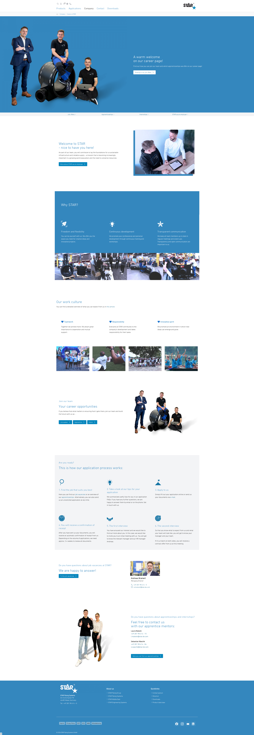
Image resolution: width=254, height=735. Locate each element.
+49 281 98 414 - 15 (139, 634)
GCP (78, 723)
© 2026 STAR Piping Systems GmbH (66, 732)
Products (60, 8)
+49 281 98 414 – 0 (70, 703)
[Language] (67, 3)
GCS (83, 723)
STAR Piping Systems (115, 696)
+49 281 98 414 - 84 (139, 644)
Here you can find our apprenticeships (146, 656)
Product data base (159, 702)
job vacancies (80, 494)
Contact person (158, 693)
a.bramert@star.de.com (142, 587)
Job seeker (64, 422)
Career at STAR (71, 14)
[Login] (61, 3)
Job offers (71, 114)
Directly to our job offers (143, 72)
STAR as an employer (179, 114)
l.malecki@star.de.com (140, 636)
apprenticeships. (68, 497)
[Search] (57, 3)
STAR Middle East (114, 699)
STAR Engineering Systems (117, 702)
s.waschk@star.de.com (140, 647)
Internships (143, 114)
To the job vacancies (67, 576)
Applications (75, 8)
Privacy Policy (71, 723)
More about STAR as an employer (71, 164)
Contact (100, 8)
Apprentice (78, 422)
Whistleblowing (96, 723)
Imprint (62, 723)
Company (89, 8)
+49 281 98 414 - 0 (140, 585)
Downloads (113, 8)
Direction (156, 696)
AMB (88, 723)
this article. (111, 307)
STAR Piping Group (114, 693)
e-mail (172, 497)
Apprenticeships (107, 114)
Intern (91, 422)
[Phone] (70, 3)
